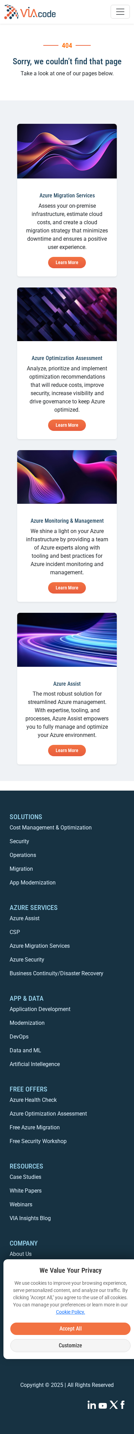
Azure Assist (25, 918)
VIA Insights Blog (30, 1218)
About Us (21, 1254)
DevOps (19, 1036)
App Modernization (33, 882)
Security (19, 841)
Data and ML (25, 1050)
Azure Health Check (33, 1100)
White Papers (26, 1190)
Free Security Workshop (38, 1141)
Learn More (67, 262)
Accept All (70, 1328)
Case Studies (25, 1177)
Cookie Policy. (70, 1312)
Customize (70, 1345)
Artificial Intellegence (35, 1064)
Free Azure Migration (35, 1127)
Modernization (27, 1023)
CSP (15, 932)
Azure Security (27, 959)
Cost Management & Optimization (51, 827)
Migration (21, 869)
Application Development (40, 1009)
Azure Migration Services (40, 946)
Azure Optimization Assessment (48, 1113)
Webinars (21, 1204)
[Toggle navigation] (120, 12)
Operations (23, 855)
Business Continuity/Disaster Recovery (56, 973)
